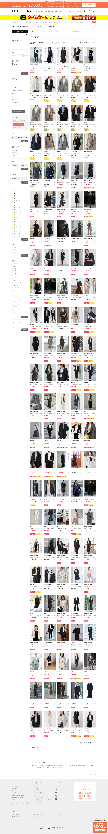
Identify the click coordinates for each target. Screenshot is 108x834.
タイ (15, 290)
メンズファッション (16, 816)
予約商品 (14, 153)
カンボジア (17, 285)
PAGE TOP (91, 774)
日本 (15, 266)
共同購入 (14, 155)
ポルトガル (17, 309)
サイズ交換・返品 (38, 792)
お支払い (36, 788)
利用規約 (14, 799)
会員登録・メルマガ (38, 797)
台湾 (15, 271)
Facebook (60, 789)
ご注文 (35, 786)
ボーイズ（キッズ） (38, 816)
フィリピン (17, 299)
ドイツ (16, 292)
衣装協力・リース (16, 794)
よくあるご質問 (79, 11)
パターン (18, 231)
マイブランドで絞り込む (18, 111)
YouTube (60, 792)
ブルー (18, 207)
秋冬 (15, 252)
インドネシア (17, 282)
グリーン (18, 202)
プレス (13, 792)
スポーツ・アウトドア (60, 814)
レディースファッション (22, 26)
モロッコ (16, 313)
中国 (15, 273)
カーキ (18, 205)
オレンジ (18, 217)
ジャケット (15, 34)
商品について (37, 795)
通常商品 (14, 150)
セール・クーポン (16, 47)
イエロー (18, 214)
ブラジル (16, 301)
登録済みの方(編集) (17, 127)
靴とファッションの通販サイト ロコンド (21, 11)
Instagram (60, 795)
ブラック (18, 193)
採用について (15, 790)
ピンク (18, 219)
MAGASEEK (58, 11)
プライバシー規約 (16, 801)
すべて (16, 247)
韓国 (15, 268)
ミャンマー (17, 311)
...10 (93, 42)
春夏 (15, 250)
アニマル (18, 233)
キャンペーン (89, 5)
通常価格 (14, 44)
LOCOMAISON (49, 11)
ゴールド (18, 224)
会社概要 (14, 788)
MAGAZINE (60, 798)
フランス (16, 304)
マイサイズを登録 (19, 124)
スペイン (16, 287)
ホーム (13, 26)
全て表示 (16, 64)
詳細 (65, 1)
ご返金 (35, 794)
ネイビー (18, 210)
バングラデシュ (18, 297)
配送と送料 (36, 790)
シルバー (18, 226)
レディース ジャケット (55, 26)
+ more (14, 108)
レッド (18, 222)
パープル (18, 212)
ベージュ (18, 200)
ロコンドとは (15, 786)
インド (16, 280)
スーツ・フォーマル (44, 26)
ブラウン (18, 198)
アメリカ (16, 275)
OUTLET (38, 11)
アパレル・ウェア (34, 26)
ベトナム (16, 306)
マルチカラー (19, 229)
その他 (18, 236)
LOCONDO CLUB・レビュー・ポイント (43, 799)
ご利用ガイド (71, 11)
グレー (18, 195)
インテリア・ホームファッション (63, 816)
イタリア (16, 278)
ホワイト (18, 191)
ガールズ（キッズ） (38, 814)
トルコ (16, 294)
